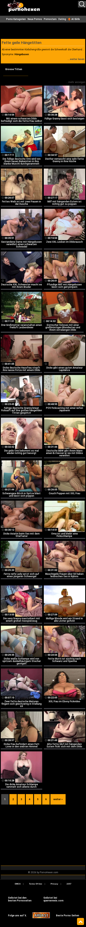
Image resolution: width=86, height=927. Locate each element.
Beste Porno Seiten (67, 915)
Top (80, 921)
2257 (69, 884)
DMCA (18, 884)
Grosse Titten (13, 69)
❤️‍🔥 (74, 19)
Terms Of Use (35, 884)
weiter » (58, 799)
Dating (62, 19)
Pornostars (50, 19)
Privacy (54, 884)
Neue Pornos (35, 19)
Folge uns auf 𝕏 (17, 915)
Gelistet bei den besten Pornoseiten (19, 899)
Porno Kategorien (16, 19)
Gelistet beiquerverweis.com (53, 899)
